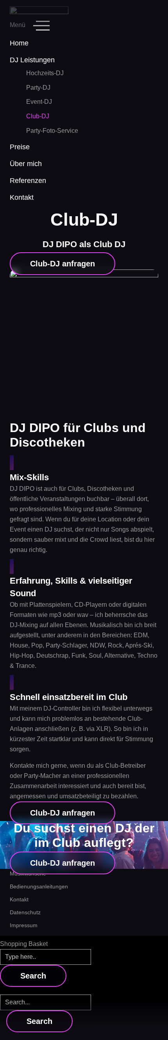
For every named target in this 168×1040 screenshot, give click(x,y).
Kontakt (19, 899)
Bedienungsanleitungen (39, 886)
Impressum (24, 925)
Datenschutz (25, 912)
